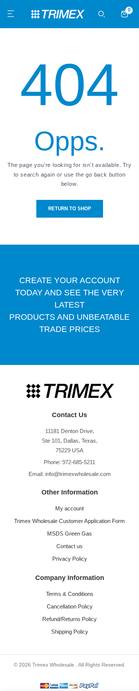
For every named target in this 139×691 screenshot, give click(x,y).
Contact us (69, 546)
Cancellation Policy (70, 606)
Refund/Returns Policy (69, 619)
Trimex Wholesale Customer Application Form (69, 521)
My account (69, 508)
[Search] (102, 14)
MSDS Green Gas (69, 533)
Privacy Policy (69, 559)
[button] (11, 14)
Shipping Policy (69, 631)
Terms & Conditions (69, 594)
